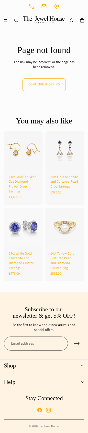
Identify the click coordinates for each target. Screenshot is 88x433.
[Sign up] (77, 344)
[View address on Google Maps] (56, 6)
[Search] (16, 20)
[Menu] (5, 20)
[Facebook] (40, 410)
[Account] (71, 20)
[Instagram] (48, 410)
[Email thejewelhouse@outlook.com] (44, 6)
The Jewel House (48, 426)
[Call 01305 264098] (31, 6)
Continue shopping (44, 84)
